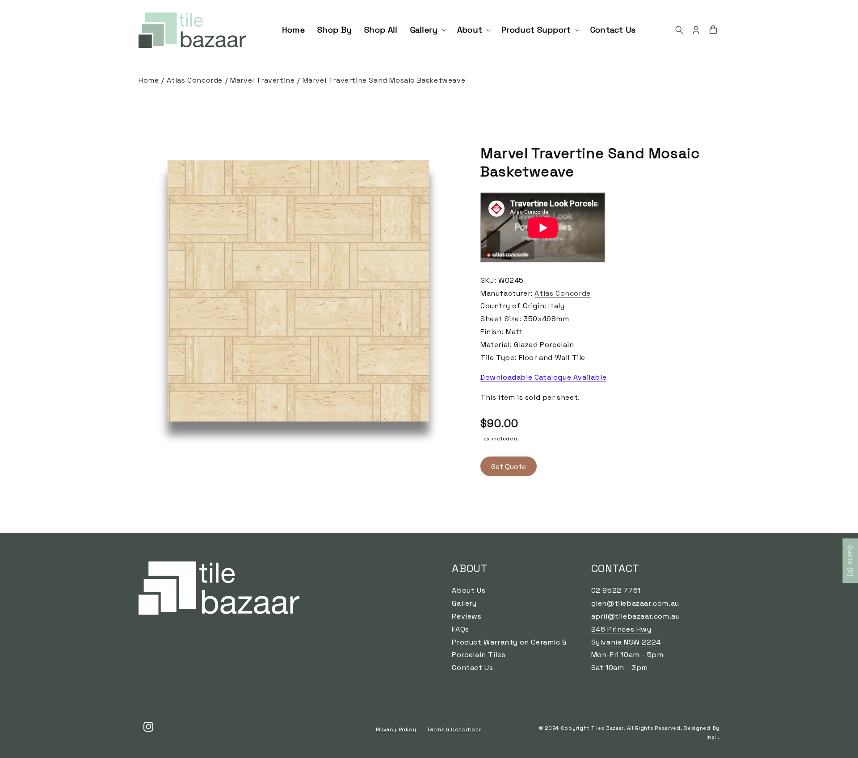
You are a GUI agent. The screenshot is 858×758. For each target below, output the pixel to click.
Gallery (464, 603)
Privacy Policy (396, 729)
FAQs (460, 629)
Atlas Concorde (195, 80)
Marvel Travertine (262, 80)
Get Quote (508, 466)
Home (149, 80)
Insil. (713, 737)
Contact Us (472, 667)
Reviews (466, 616)
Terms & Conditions (454, 729)
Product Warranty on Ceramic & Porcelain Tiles (509, 648)
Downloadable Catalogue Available (543, 377)
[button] (427, 29)
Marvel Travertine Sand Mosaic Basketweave (384, 80)
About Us (468, 590)
